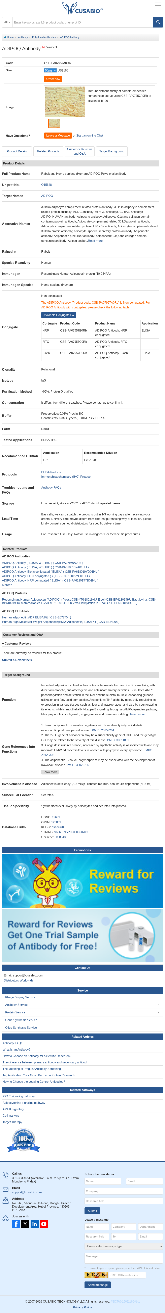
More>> (7, 585)
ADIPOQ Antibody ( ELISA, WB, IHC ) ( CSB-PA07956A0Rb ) (42, 562)
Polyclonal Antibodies (44, 37)
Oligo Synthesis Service (21, 1027)
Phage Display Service (20, 997)
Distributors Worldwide (17, 980)
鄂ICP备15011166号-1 (125, 1301)
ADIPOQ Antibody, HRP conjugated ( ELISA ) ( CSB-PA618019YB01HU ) (50, 580)
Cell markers (11, 1115)
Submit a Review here (17, 660)
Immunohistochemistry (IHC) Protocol (66, 476)
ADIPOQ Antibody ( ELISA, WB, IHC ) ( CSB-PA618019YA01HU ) (45, 567)
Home (10, 37)
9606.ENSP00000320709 (71, 832)
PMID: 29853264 (103, 730)
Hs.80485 (61, 837)
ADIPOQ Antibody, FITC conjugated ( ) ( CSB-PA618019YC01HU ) (46, 576)
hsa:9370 (58, 827)
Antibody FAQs (51, 487)
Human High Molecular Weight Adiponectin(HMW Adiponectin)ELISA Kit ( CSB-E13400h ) (60, 621)
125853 (56, 822)
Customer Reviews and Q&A (79, 151)
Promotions (82, 850)
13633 (56, 817)
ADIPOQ (47, 195)
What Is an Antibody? (16, 1049)
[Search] (158, 22)
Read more (95, 240)
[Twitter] (25, 1224)
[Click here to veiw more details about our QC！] (24, 1140)
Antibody (23, 37)
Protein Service (15, 1012)
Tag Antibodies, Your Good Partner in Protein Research (38, 1075)
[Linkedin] (34, 1224)
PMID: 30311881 (118, 740)
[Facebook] (16, 1224)
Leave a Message (58, 135)
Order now (53, 79)
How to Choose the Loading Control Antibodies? (34, 1081)
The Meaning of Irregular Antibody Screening (32, 1068)
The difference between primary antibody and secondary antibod (45, 1062)
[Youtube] (43, 1224)
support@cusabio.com (27, 1192)
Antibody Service (16, 1004)
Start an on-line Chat (89, 135)
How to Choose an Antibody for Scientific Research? (37, 1056)
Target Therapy (12, 1122)
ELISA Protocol (51, 472)
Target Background (111, 151)
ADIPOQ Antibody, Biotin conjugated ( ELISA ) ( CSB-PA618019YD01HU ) (50, 571)
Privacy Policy (82, 1307)
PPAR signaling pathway (19, 1096)
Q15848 (46, 184)
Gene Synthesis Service (21, 1020)
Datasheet (51, 47)
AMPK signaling (13, 1109)
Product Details (17, 151)
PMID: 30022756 (78, 765)
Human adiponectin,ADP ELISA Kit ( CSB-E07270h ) (36, 617)
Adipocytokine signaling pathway (24, 1102)
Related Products (48, 151)
